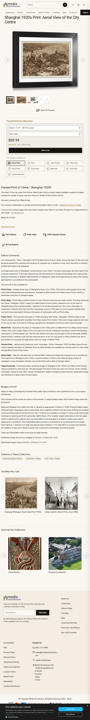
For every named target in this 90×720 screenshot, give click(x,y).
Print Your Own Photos (70, 628)
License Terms (10, 672)
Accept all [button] (70, 709)
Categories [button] (9, 12)
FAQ (5, 647)
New (64, 12)
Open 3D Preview (47, 110)
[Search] (65, 5)
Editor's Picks (43, 12)
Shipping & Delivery (11, 662)
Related (19, 458)
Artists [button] (20, 12)
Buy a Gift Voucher (69, 632)
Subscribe (43, 613)
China (51, 458)
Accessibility (9, 643)
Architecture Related (57, 572)
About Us (65, 599)
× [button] (87, 706)
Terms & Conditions (12, 667)
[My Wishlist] (72, 4)
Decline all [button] (70, 714)
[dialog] (45, 712)
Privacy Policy (9, 652)
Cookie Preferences (12, 686)
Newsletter (8, 681)
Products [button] (73, 12)
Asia (47, 458)
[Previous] (7, 60)
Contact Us (37, 643)
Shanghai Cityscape (8, 227)
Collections (30, 12)
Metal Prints (9, 676)
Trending (56, 12)
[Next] (82, 60)
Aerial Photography (10, 458)
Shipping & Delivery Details (70, 205)
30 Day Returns (17, 213)
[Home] (14, 4)
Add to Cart (45, 150)
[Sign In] (83, 4)
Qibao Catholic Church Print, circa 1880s (61, 512)
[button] (30, 717)
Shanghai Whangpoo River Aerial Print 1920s (23, 512)
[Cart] (78, 4)
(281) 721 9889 (41, 647)
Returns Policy (9, 657)
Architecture (30, 458)
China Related (14, 572)
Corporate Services (69, 623)
